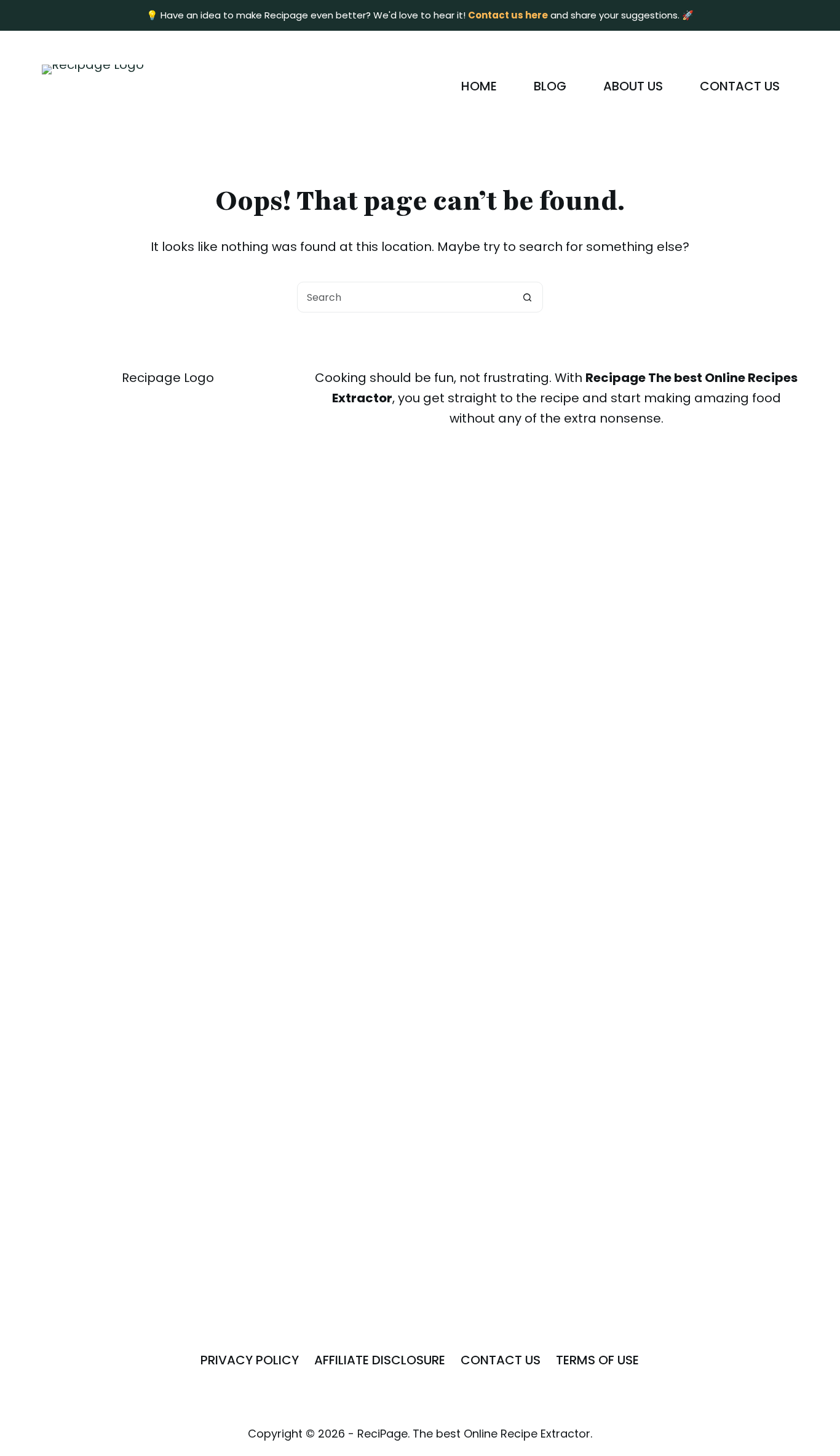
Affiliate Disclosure (379, 1360)
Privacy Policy (249, 1360)
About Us (633, 86)
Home (479, 86)
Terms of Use (597, 1360)
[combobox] (405, 297)
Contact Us (740, 86)
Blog (550, 86)
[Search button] (527, 297)
